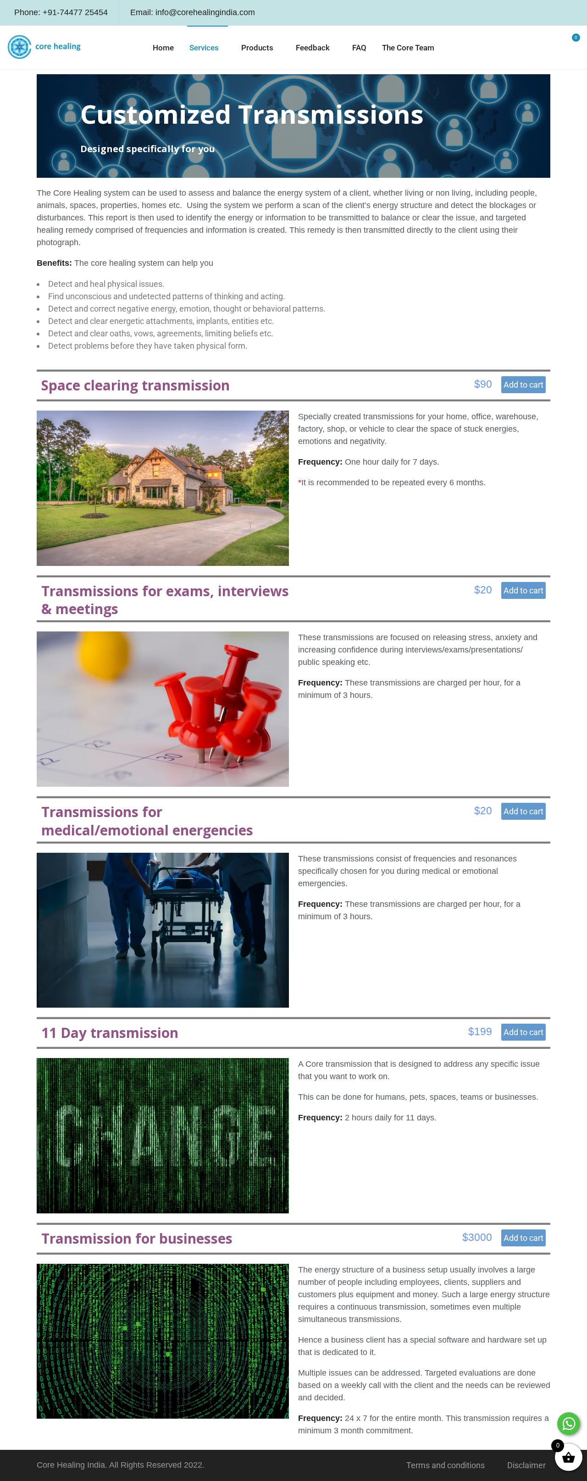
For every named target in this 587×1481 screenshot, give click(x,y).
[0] (570, 48)
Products (257, 47)
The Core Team (408, 47)
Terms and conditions (445, 1465)
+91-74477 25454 (75, 12)
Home (163, 47)
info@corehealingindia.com (205, 12)
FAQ (359, 47)
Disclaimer (526, 1465)
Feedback (313, 47)
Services (204, 47)
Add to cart (523, 384)
